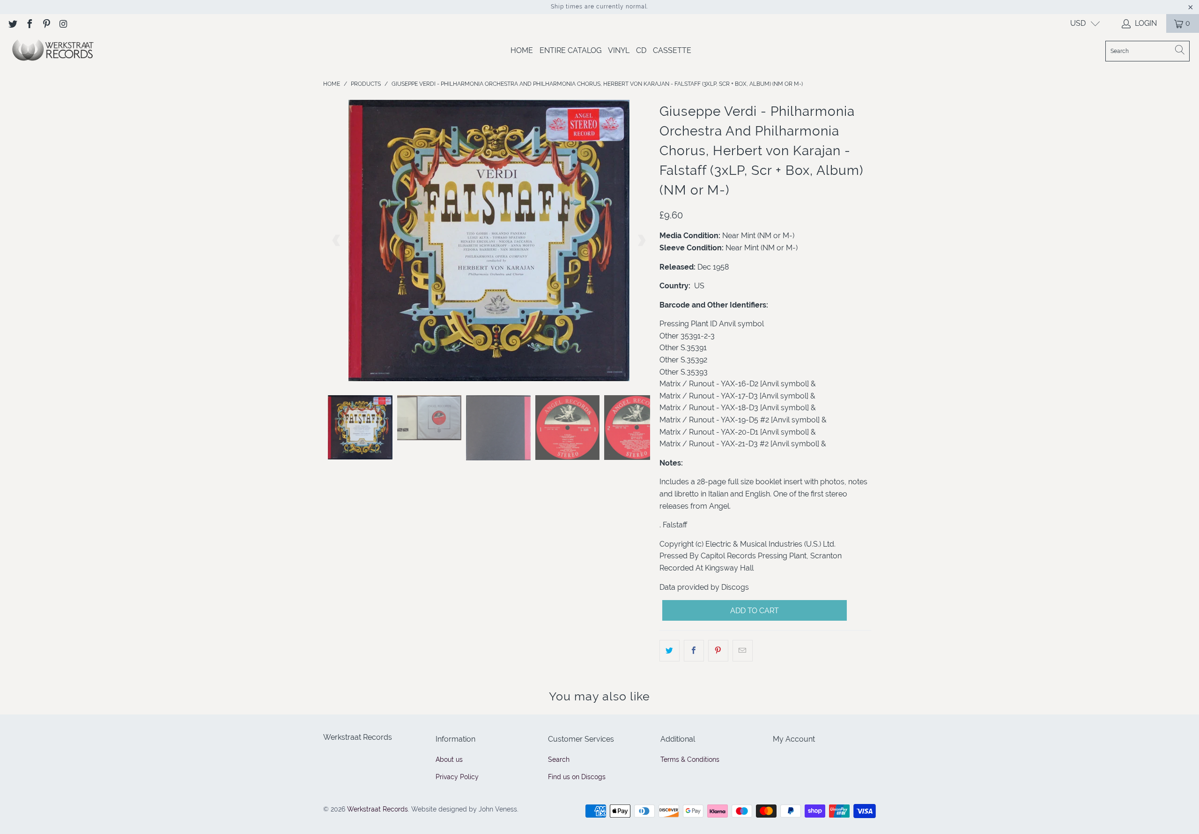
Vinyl (618, 50)
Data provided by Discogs (704, 587)
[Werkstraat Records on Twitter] (12, 23)
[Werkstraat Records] (52, 51)
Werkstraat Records (377, 809)
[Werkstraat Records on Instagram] (63, 23)
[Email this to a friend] (743, 650)
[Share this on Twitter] (669, 650)
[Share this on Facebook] (694, 650)
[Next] (641, 240)
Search (559, 759)
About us (449, 759)
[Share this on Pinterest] (718, 650)
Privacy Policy (457, 777)
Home (522, 50)
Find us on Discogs (577, 777)
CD (641, 50)
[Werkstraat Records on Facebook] (29, 23)
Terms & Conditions (689, 759)
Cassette (672, 50)
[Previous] (336, 240)
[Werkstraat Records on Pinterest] (46, 23)
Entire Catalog (570, 50)
